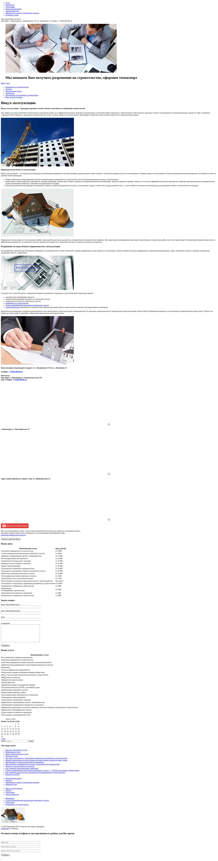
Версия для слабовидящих (16, 526)
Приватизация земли (13, 9)
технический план (12, 307)
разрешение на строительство (16, 303)
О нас (7, 3)
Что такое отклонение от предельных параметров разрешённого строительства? (36, 758)
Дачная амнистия (12, 11)
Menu (3, 83)
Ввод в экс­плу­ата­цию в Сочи (16, 754)
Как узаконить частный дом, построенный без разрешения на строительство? (35, 772)
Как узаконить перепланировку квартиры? (22, 768)
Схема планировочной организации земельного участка (27, 800)
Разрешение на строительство (16, 87)
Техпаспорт (9, 93)
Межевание (9, 5)
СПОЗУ (8, 790)
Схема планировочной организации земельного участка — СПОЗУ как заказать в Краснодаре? (42, 770)
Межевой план (11, 784)
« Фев (3, 739)
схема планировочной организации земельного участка (27, 305)
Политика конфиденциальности (13, 535)
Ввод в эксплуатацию (13, 97)
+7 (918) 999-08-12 (16, 372)
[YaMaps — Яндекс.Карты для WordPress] (109, 424)
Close (8, 83)
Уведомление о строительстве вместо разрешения (24, 762)
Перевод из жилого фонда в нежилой (19, 766)
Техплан (8, 89)
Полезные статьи (12, 15)
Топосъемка (10, 7)
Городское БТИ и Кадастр (11, 19)
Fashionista (5, 829)
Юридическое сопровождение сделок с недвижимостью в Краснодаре (32, 764)
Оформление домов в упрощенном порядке (22, 13)
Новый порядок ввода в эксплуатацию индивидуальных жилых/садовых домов (36, 760)
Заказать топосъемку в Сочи (16, 750)
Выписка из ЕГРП (12, 774)
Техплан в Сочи (11, 756)
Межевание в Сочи (12, 752)
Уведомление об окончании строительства (21, 95)
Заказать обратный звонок (11, 539)
